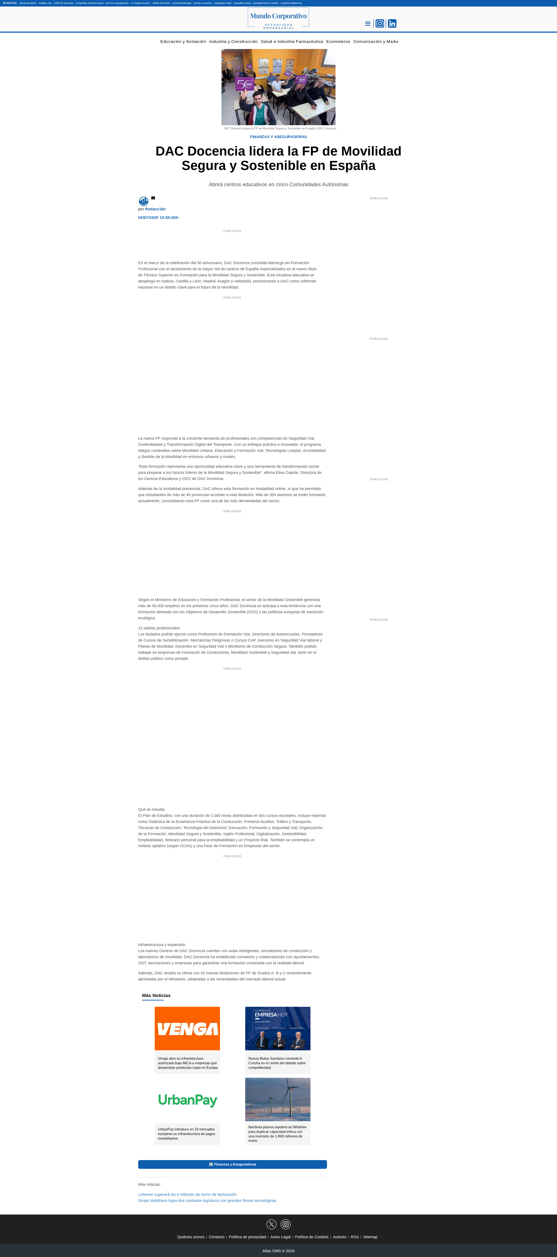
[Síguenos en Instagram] (285, 1224)
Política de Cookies (312, 1237)
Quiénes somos (191, 1237)
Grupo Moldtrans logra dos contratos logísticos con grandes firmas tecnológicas (207, 1200)
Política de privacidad (247, 1237)
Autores (339, 1237)
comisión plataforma (291, 3)
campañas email (222, 3)
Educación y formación (183, 41)
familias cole (45, 3)
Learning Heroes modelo (265, 3)
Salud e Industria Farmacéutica (292, 41)
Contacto (217, 1237)
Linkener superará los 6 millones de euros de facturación (187, 1194)
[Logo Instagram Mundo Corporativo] (380, 23)
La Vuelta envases (140, 3)
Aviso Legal (280, 1237)
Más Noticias (156, 995)
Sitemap (370, 1237)
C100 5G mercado (63, 3)
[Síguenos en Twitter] (271, 1224)
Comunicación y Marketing (379, 41)
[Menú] (368, 23)
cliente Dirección (161, 3)
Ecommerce (338, 41)
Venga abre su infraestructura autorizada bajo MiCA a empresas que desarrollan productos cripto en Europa (188, 1063)
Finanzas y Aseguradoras (278, 137)
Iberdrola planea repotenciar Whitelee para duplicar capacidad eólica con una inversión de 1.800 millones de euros (277, 1133)
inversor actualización (117, 3)
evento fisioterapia (181, 3)
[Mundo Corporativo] (278, 18)
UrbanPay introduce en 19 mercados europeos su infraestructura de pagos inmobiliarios (186, 1133)
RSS (355, 1237)
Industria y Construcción (233, 41)
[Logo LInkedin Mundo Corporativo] (392, 23)
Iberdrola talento (28, 3)
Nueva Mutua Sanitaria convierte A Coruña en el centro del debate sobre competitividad (277, 1063)
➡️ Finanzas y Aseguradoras (232, 1164)
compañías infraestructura (89, 3)
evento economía (202, 3)
